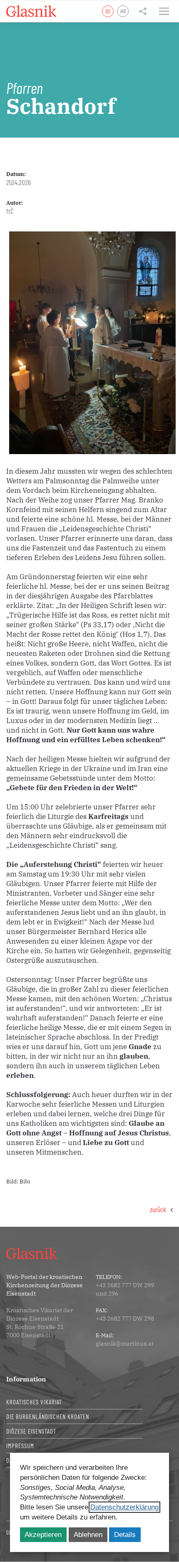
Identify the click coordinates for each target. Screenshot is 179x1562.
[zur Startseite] (31, 11)
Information (26, 1379)
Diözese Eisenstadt (31, 1431)
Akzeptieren (43, 1535)
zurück (158, 1209)
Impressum (20, 1445)
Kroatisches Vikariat (34, 1402)
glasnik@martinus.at (125, 1343)
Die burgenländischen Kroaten (47, 1416)
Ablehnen (88, 1535)
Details (125, 1535)
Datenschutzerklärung (124, 1507)
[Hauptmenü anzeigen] (164, 11)
